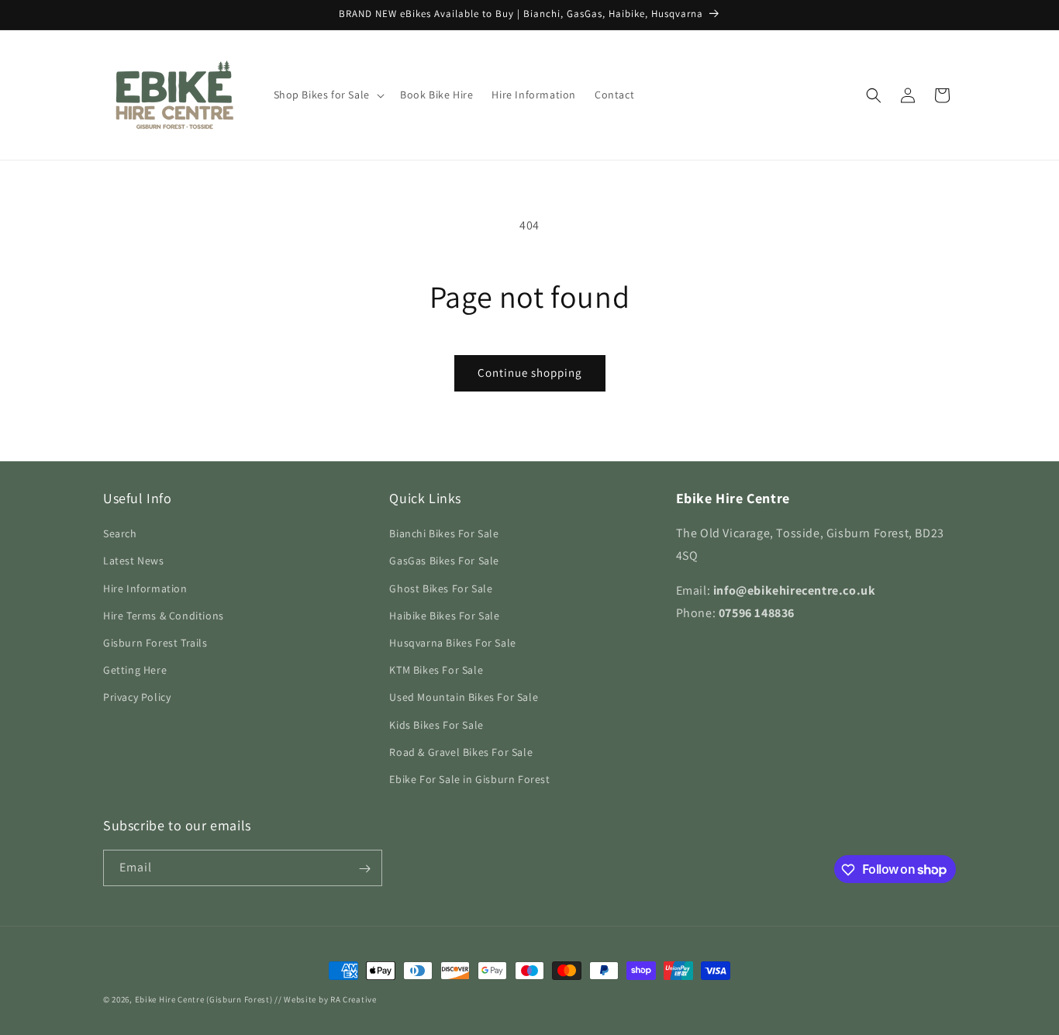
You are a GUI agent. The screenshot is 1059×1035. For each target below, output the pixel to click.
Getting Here (135, 670)
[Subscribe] (364, 868)
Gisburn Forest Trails (155, 643)
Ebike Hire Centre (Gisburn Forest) (204, 999)
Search (120, 533)
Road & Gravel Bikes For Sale (461, 752)
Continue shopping (530, 372)
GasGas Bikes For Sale (444, 561)
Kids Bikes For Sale (436, 725)
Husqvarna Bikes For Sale (452, 643)
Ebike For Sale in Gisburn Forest (469, 779)
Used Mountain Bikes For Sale (463, 697)
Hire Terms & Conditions (163, 616)
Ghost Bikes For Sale (440, 588)
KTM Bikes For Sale (436, 670)
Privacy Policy (137, 697)
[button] (327, 94)
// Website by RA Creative (325, 999)
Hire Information (145, 588)
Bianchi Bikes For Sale (443, 533)
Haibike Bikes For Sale (444, 616)
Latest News (133, 561)
